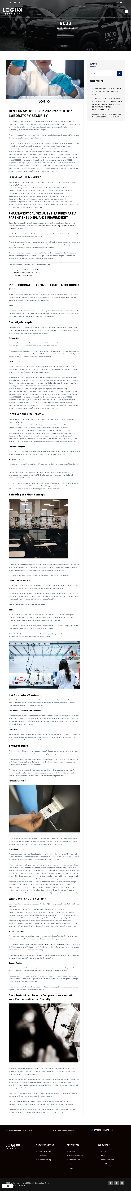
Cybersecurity (42, 1155)
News (71, 1168)
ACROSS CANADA (68, 1130)
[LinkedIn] (15, 3)
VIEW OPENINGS (107, 1130)
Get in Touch (104, 1151)
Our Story (72, 1151)
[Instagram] (19, 3)
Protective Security (44, 1151)
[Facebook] (10, 3)
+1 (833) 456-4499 (28, 1130)
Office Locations (74, 1160)
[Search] (121, 2)
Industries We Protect (76, 1155)
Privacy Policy (104, 1164)
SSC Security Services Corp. (35, 1183)
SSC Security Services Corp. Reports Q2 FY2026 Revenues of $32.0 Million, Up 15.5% (106, 91)
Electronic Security (44, 1160)
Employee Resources (107, 1160)
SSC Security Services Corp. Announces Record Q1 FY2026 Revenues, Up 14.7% (106, 115)
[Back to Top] (126, 1187)
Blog (70, 1164)
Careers (102, 1155)
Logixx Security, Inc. (17, 1183)
